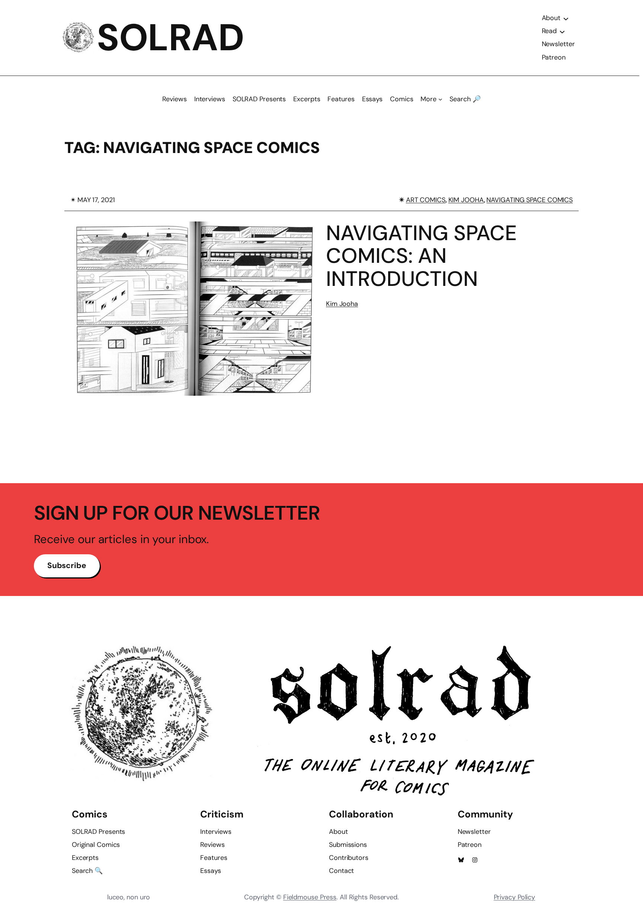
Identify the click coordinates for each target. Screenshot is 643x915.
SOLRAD (170, 37)
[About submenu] (566, 18)
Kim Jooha (342, 303)
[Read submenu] (562, 31)
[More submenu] (440, 99)
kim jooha (466, 199)
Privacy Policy (514, 897)
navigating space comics (529, 199)
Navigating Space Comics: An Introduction (421, 255)
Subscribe (66, 565)
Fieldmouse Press (309, 897)
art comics (425, 199)
